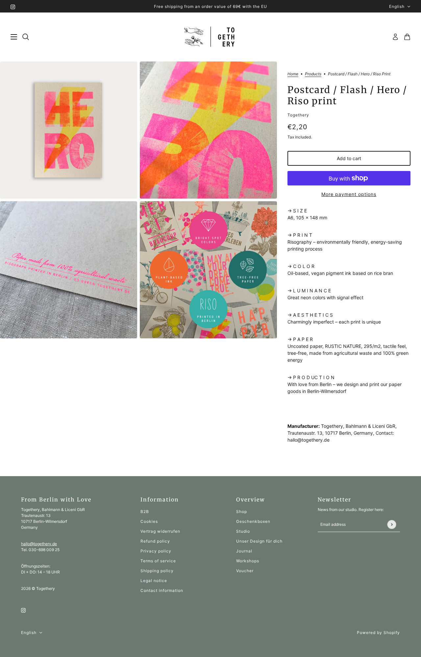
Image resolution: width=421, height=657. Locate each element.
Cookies (149, 521)
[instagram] (13, 6)
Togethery (298, 114)
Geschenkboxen (253, 521)
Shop (241, 511)
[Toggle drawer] (14, 36)
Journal (244, 550)
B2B (144, 511)
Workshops (247, 560)
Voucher (245, 570)
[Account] (395, 37)
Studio (243, 531)
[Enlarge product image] (68, 130)
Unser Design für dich (259, 541)
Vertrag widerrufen (160, 531)
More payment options (348, 194)
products (313, 74)
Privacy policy (155, 550)
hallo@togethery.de (39, 543)
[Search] (25, 37)
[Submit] (391, 524)
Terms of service (158, 560)
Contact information (161, 590)
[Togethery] (211, 37)
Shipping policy (157, 570)
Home (292, 74)
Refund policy (155, 541)
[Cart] (407, 37)
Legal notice (153, 580)
